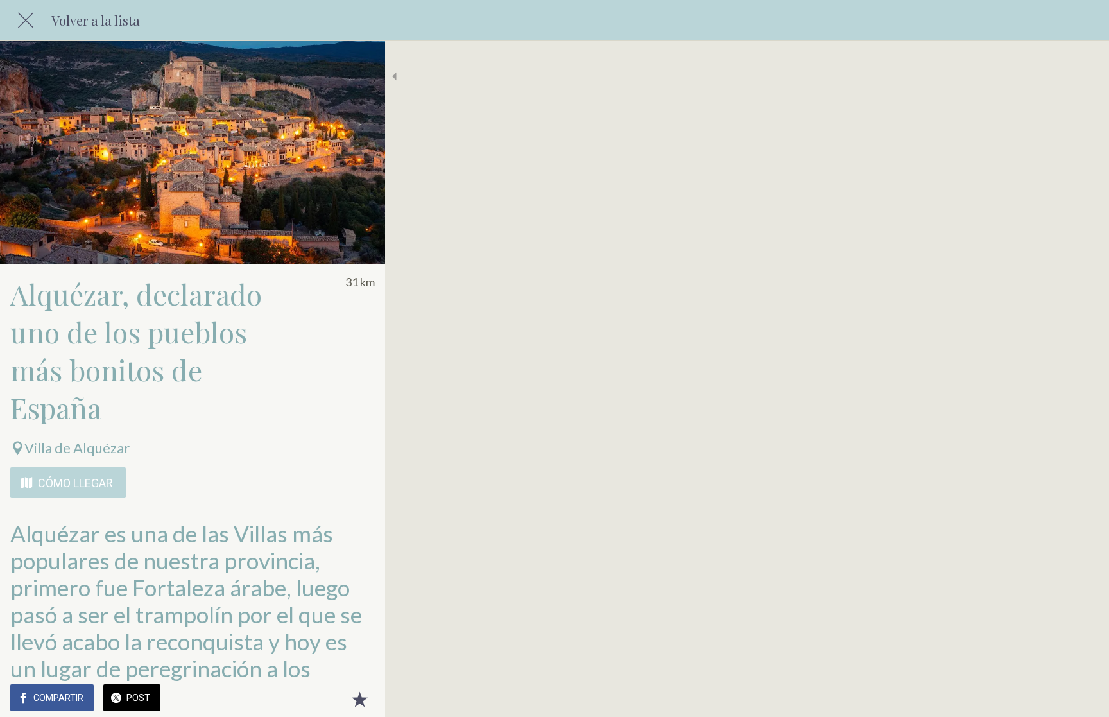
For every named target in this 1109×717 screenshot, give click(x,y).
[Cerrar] (25, 20)
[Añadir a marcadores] (359, 699)
